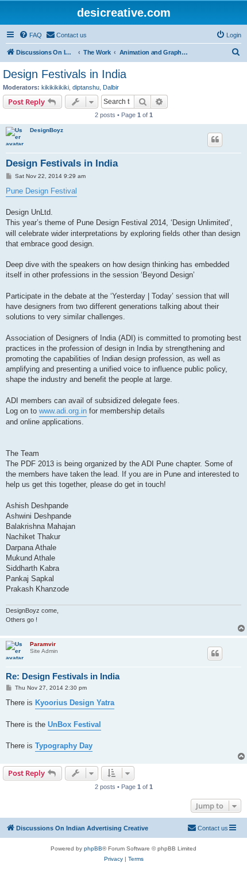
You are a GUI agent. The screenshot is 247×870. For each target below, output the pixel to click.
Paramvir (43, 644)
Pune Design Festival (41, 191)
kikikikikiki (55, 87)
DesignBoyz (46, 130)
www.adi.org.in (63, 411)
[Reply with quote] (214, 139)
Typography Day (63, 745)
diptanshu (85, 87)
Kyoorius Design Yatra (74, 702)
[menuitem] (30, 35)
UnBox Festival (74, 724)
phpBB (93, 848)
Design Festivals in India (64, 74)
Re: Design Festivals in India (62, 676)
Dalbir (111, 87)
